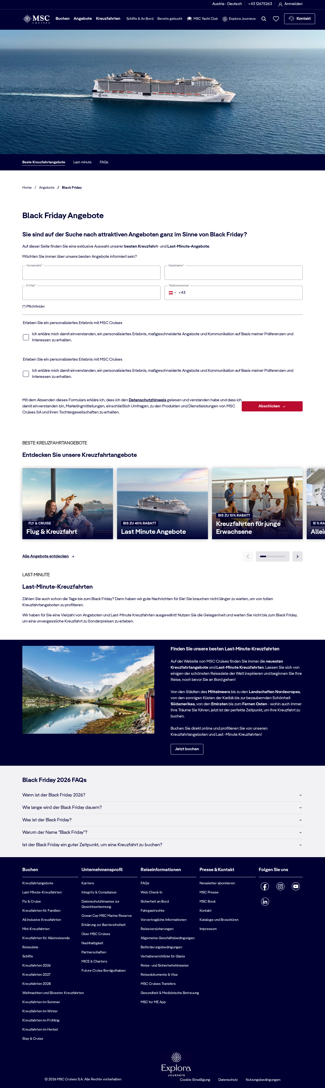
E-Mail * (31, 285)
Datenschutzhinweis (147, 400)
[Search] (264, 19)
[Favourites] (276, 19)
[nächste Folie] (297, 556)
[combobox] (175, 293)
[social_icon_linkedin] (265, 901)
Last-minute (82, 162)
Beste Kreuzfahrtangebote (43, 162)
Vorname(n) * (34, 265)
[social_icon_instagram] (280, 886)
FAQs (104, 162)
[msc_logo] (36, 19)
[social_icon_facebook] (265, 886)
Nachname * (176, 265)
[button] (162, 795)
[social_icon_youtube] (296, 886)
